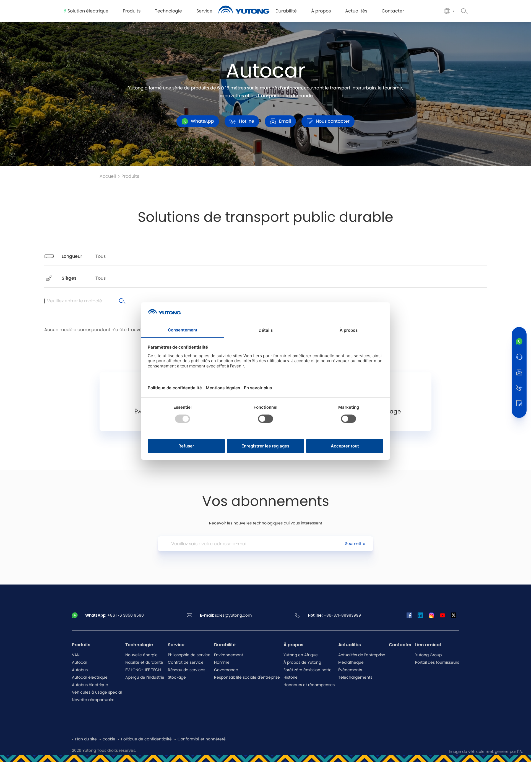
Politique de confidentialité (146, 739)
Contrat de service (186, 663)
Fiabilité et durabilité (144, 663)
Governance (226, 670)
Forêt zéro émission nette (307, 670)
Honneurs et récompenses (309, 685)
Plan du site (86, 739)
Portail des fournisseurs (437, 663)
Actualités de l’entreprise (361, 655)
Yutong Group (428, 655)
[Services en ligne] (519, 356)
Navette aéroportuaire (93, 700)
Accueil (108, 176)
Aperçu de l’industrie (144, 677)
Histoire (290, 677)
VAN (76, 655)
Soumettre (355, 544)
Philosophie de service (189, 655)
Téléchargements (355, 677)
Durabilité (225, 645)
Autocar (79, 663)
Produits (130, 176)
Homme (222, 663)
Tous (100, 256)
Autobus (80, 670)
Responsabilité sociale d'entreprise (247, 677)
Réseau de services (186, 670)
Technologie (139, 645)
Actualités (349, 645)
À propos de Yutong (302, 663)
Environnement (228, 655)
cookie (109, 739)
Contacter (400, 645)
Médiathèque (351, 663)
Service (176, 645)
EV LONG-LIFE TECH (143, 670)
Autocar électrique (90, 677)
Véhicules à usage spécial (97, 692)
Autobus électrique (90, 685)
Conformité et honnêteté (202, 739)
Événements (350, 670)
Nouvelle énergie (141, 655)
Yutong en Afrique (300, 655)
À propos (293, 645)
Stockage (177, 677)
